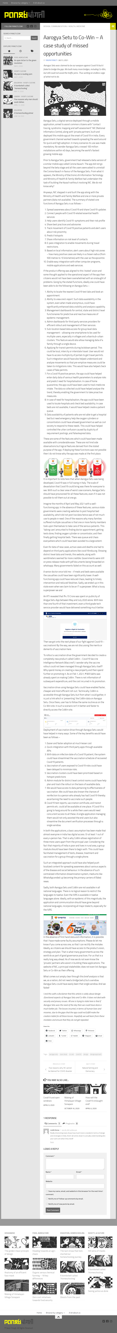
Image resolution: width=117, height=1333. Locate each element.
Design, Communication (55, 26)
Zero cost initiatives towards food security (42, 1298)
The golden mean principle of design (17, 1252)
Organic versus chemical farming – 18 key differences (43, 1275)
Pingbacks (71, 1123)
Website (49, 1181)
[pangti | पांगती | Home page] (25, 14)
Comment (50, 1156)
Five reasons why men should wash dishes (26, 101)
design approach (95, 1054)
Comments (53, 1123)
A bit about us (39, 2)
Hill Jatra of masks (96, 1250)
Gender (17, 96)
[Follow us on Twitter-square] (28, 26)
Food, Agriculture (21, 57)
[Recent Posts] (20, 51)
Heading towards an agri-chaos (44, 1252)
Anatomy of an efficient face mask (15, 1274)
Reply (52, 1142)
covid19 (78, 1054)
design (86, 1054)
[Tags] (32, 51)
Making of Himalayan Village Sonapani (72, 1101)
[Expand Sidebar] (113, 26)
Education (18, 82)
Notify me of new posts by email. (61, 1204)
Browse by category (19, 2)
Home (5, 2)
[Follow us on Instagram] (35, 26)
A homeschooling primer (23, 113)
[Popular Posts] (9, 51)
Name (49, 1172)
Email (79, 1172)
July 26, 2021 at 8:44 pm (69, 1130)
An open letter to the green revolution (25, 62)
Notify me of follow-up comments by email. (65, 1198)
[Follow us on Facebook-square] (31, 26)
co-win (71, 1054)
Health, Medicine (77, 26)
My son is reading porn (23, 74)
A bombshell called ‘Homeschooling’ (21, 87)
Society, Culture (20, 71)
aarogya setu (53, 1054)
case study (63, 1054)
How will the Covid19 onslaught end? (94, 1101)
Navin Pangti (51, 60)
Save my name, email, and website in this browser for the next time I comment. (74, 1193)
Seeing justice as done (98, 1291)
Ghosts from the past (70, 1297)
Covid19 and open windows (51, 1099)
